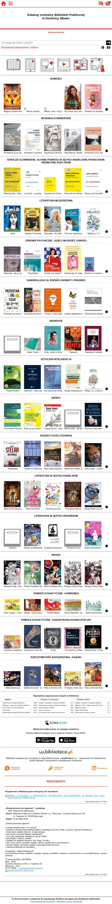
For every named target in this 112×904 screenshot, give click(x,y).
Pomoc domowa (44, 710)
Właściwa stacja (80, 707)
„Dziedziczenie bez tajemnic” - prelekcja (25, 808)
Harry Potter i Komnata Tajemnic (13, 707)
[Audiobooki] (47, 72)
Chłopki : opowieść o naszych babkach (52, 703)
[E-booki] (31, 72)
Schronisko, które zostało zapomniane (52, 712)
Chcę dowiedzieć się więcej (42, 901)
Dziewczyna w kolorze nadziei (85, 712)
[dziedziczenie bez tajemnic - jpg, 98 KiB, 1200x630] (19, 870)
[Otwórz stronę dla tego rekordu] (13, 97)
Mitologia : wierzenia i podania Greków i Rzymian (19, 705)
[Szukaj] (108, 42)
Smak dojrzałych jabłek (46, 707)
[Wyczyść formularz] (102, 47)
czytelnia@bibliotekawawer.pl (30, 868)
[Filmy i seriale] (64, 72)
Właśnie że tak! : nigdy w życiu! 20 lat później (90, 705)
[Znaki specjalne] (108, 47)
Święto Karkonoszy (81, 710)
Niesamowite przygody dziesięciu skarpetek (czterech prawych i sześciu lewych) (29, 712)
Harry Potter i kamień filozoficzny (13, 703)
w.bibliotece (68, 758)
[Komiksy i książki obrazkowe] (81, 72)
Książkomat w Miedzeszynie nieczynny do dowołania (31, 791)
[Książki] (14, 72)
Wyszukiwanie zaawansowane (15, 47)
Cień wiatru (6, 710)
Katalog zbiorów (56, 32)
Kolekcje (34, 47)
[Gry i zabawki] (98, 72)
